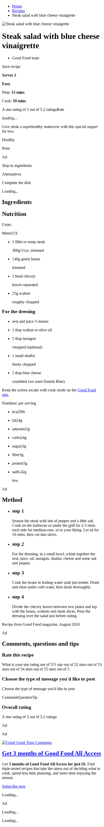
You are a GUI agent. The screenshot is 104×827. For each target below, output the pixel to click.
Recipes (18, 11)
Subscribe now (14, 786)
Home (17, 6)
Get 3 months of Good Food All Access (51, 753)
